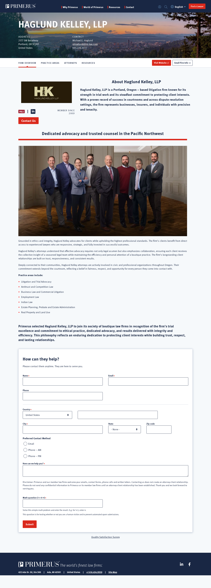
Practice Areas (50, 62)
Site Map (112, 572)
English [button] (179, 7)
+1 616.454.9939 (94, 572)
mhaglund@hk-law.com (85, 44)
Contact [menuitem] (130, 7)
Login (159, 7)
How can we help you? (33, 463)
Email (110, 375)
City (24, 423)
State (110, 423)
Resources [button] (114, 7)
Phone (26, 390)
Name (25, 375)
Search (166, 7)
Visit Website (160, 62)
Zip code (150, 423)
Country (26, 409)
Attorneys (70, 62)
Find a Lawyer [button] (197, 6)
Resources (88, 62)
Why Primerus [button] (70, 7)
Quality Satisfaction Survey (105, 537)
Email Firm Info (181, 62)
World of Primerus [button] (93, 7)
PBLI (21, 111)
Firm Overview (27, 62)
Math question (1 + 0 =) (34, 497)
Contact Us (28, 120)
